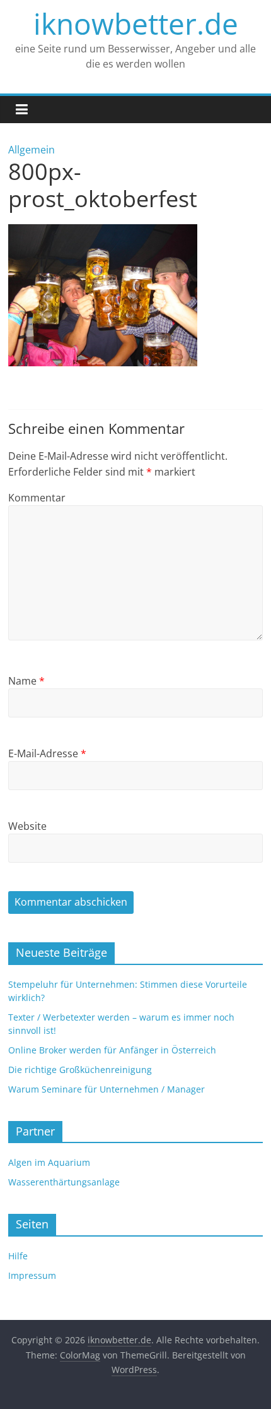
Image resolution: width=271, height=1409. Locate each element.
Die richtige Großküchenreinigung (80, 1070)
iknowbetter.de (135, 23)
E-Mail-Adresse (47, 753)
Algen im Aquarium (49, 1162)
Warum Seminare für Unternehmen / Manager (106, 1089)
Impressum (32, 1275)
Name (26, 681)
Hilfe (18, 1256)
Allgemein (31, 150)
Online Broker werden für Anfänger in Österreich (112, 1050)
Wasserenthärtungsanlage (64, 1182)
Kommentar (37, 498)
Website (27, 826)
